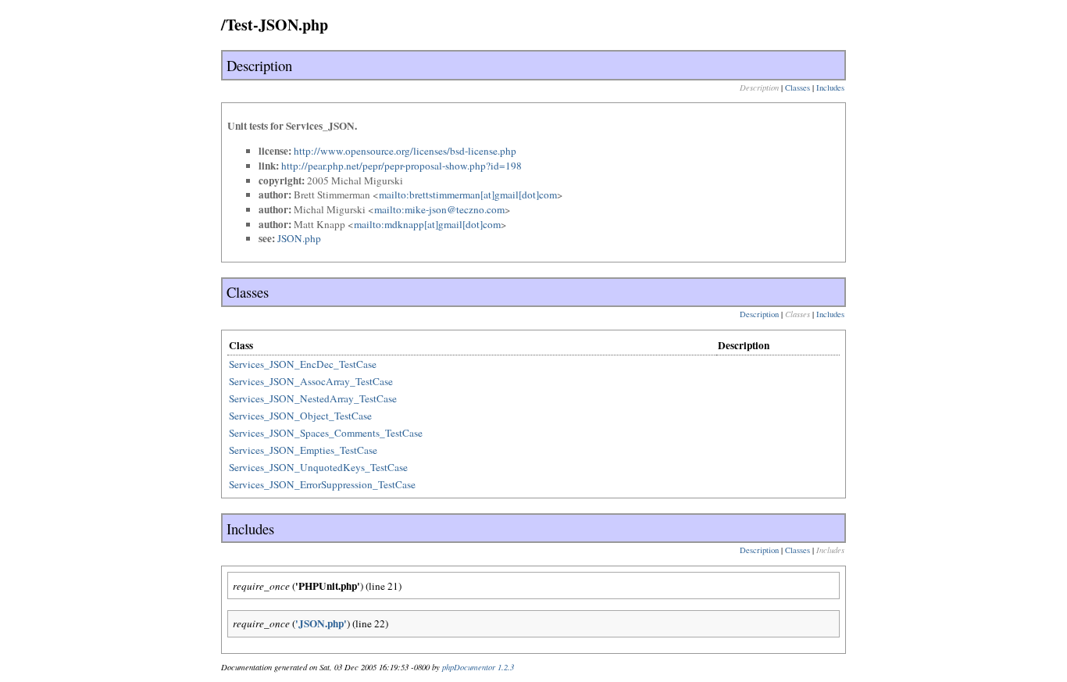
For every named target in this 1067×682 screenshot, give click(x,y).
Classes (797, 87)
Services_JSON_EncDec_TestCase (302, 364)
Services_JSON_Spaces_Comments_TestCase (326, 433)
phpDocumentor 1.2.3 (478, 667)
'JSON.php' (321, 623)
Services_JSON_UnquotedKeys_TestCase (318, 467)
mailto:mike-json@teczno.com (439, 209)
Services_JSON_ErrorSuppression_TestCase (322, 484)
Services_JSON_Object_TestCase (300, 416)
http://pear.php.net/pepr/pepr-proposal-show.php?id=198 (401, 166)
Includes (830, 87)
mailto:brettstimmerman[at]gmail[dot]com (468, 194)
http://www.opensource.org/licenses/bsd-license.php (405, 151)
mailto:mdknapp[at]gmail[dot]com (427, 224)
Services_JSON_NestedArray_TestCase (313, 398)
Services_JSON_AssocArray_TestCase (311, 381)
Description (759, 314)
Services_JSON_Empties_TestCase (303, 450)
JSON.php (299, 238)
